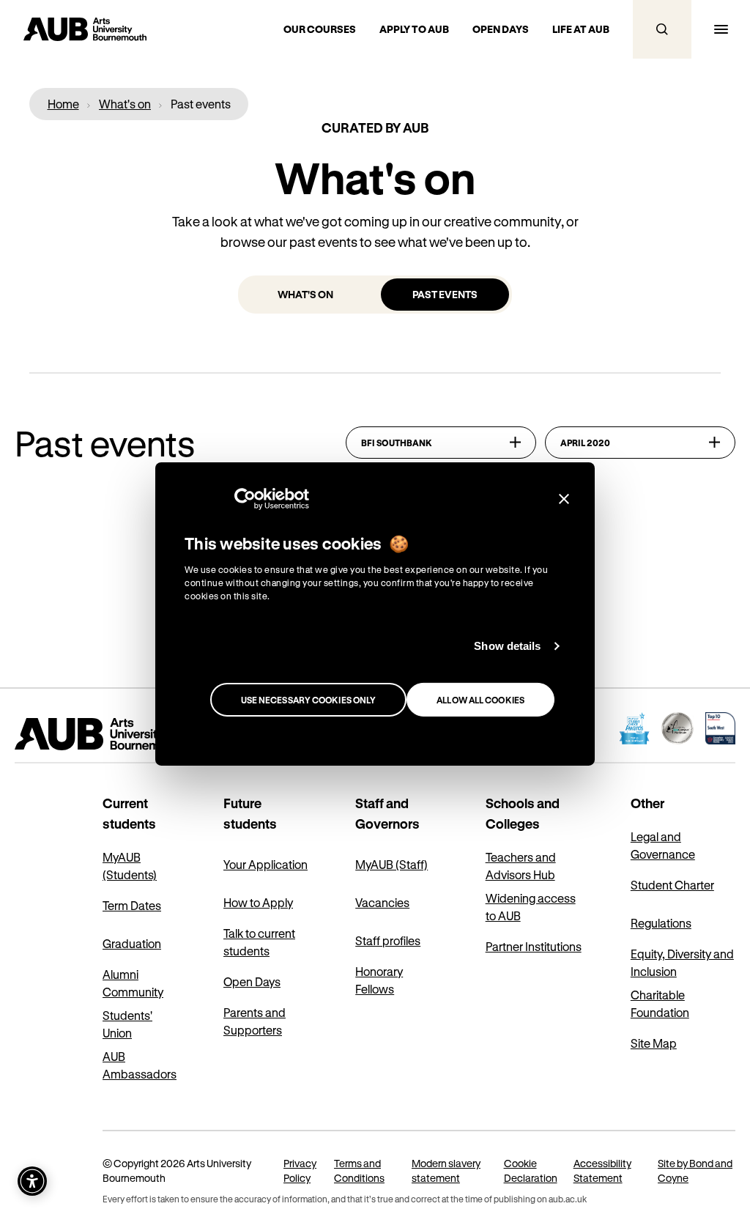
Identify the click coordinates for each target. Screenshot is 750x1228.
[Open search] (662, 29)
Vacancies (382, 902)
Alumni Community (133, 983)
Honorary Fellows (379, 980)
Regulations (661, 923)
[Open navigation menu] (720, 29)
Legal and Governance (663, 845)
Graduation (132, 943)
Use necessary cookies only (308, 700)
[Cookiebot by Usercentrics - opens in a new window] (245, 499)
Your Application (265, 864)
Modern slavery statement (446, 1170)
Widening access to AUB (531, 906)
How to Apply (258, 902)
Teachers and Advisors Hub (521, 865)
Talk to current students (259, 942)
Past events (445, 294)
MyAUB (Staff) (391, 864)
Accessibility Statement (602, 1170)
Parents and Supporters (254, 1021)
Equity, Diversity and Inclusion (682, 962)
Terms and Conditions (359, 1170)
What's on (305, 294)
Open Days (252, 981)
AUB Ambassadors (140, 1065)
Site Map (654, 1043)
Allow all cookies (480, 700)
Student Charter (672, 885)
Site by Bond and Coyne (695, 1170)
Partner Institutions (534, 946)
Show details (507, 646)
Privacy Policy (299, 1170)
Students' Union (127, 1024)
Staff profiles (387, 940)
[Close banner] (564, 499)
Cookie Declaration (530, 1170)
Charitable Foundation (660, 1003)
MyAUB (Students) (130, 865)
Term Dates (132, 905)
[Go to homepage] (132, 734)
